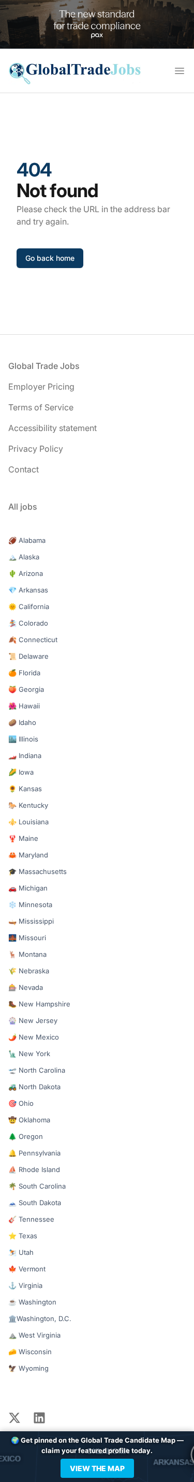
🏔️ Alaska (23, 557)
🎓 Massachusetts (37, 871)
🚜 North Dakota (34, 1087)
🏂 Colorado (28, 623)
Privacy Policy (35, 448)
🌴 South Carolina (37, 1186)
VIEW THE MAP (97, 1468)
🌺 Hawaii (24, 706)
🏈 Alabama (27, 540)
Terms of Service (40, 407)
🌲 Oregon (25, 1136)
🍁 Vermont (27, 1269)
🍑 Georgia (26, 689)
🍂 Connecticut (32, 639)
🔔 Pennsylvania (34, 1153)
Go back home (49, 258)
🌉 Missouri (27, 937)
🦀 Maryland (28, 855)
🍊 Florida (24, 673)
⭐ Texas (22, 1236)
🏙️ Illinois (23, 739)
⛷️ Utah (21, 1252)
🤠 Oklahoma (29, 1120)
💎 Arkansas (28, 590)
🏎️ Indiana (24, 755)
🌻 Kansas (25, 788)
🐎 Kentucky (28, 805)
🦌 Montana (27, 954)
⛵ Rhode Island (34, 1169)
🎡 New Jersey (32, 1020)
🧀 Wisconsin (30, 1351)
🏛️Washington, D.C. (39, 1318)
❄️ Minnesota (30, 904)
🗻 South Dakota (34, 1202)
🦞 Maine (23, 838)
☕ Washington (32, 1302)
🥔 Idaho (22, 722)
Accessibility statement (52, 428)
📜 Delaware (28, 656)
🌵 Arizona (25, 573)
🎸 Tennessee (31, 1219)
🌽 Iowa (21, 772)
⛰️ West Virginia (34, 1335)
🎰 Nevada (25, 987)
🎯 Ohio (21, 1103)
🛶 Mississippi (31, 921)
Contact (23, 469)
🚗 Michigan (28, 888)
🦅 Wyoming (28, 1368)
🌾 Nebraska (28, 971)
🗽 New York (29, 1053)
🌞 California (28, 606)
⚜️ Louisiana (28, 822)
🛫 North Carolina (36, 1070)
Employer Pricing (41, 386)
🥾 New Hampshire (39, 1004)
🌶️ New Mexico (33, 1037)
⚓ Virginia (25, 1285)
